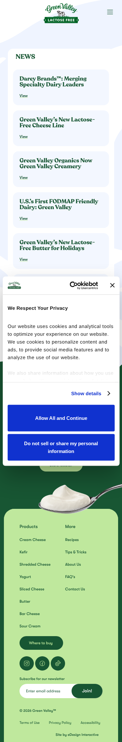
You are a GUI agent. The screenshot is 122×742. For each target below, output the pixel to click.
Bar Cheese (30, 613)
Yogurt (25, 576)
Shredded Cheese (35, 564)
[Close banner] (112, 285)
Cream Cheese (33, 539)
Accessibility (91, 723)
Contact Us (75, 589)
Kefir (24, 552)
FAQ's (70, 576)
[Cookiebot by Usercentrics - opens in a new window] (72, 285)
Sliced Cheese (32, 589)
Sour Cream (30, 626)
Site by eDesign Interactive (77, 735)
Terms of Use (30, 723)
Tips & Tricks (75, 552)
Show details (86, 393)
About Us (73, 564)
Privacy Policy (60, 723)
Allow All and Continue (61, 418)
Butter (25, 601)
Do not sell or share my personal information (61, 447)
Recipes (72, 539)
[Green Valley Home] (61, 11)
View (24, 96)
